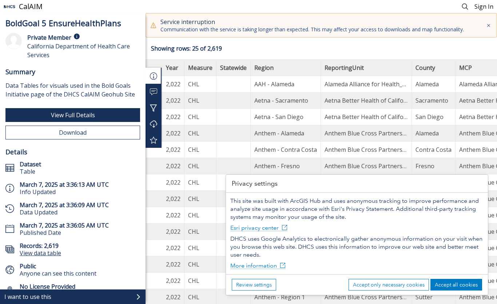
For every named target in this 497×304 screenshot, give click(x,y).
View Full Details (73, 115)
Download (73, 133)
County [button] (425, 68)
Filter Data (154, 108)
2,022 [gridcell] (173, 84)
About (154, 76)
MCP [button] (465, 68)
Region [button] (264, 68)
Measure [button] (200, 68)
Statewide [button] (233, 68)
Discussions (154, 92)
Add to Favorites (154, 140)
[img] (76, 36)
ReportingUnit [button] (344, 68)
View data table (40, 253)
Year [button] (172, 68)
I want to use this (27, 297)
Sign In (483, 7)
